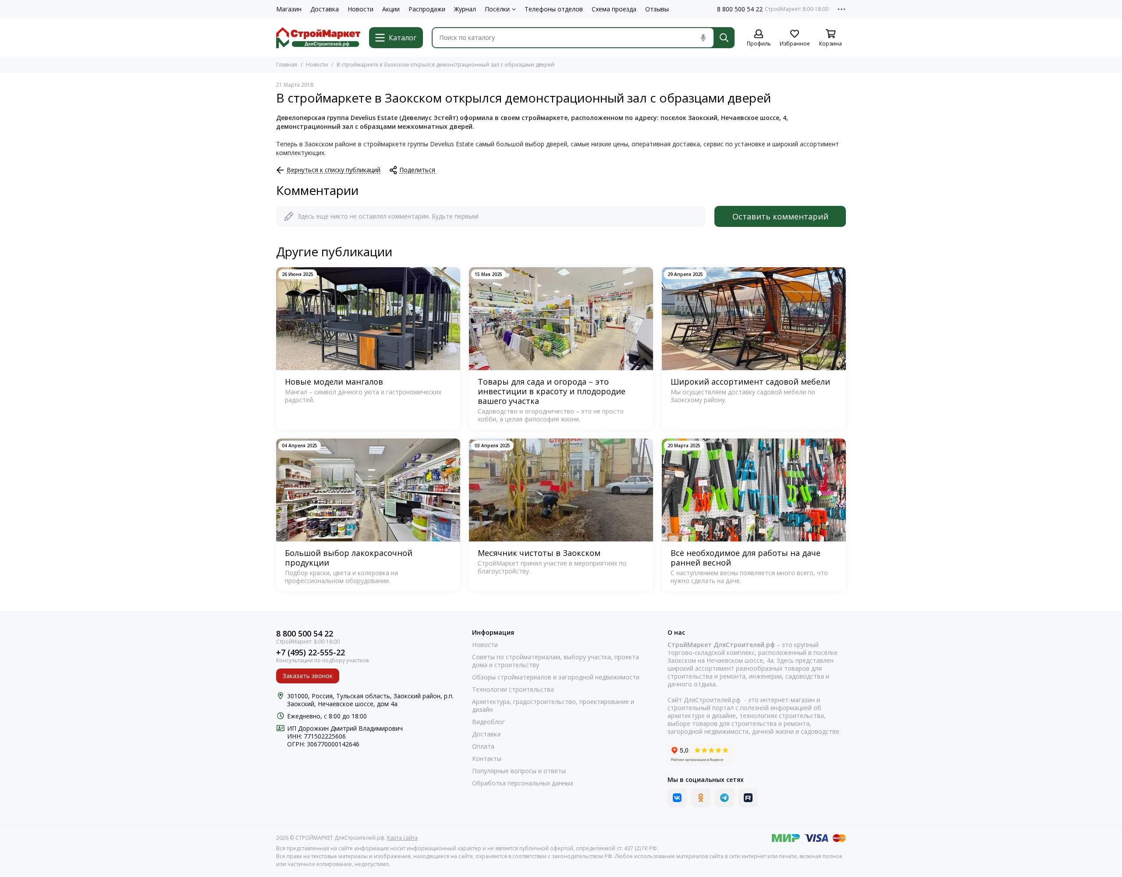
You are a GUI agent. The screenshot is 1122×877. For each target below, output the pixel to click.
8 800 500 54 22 (740, 9)
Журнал (465, 9)
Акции (391, 9)
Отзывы (657, 9)
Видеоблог (488, 722)
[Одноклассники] (700, 797)
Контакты (486, 759)
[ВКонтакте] (677, 797)
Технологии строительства (513, 689)
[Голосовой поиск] (703, 37)
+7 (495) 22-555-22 (310, 652)
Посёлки (497, 9)
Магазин (289, 9)
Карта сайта (402, 838)
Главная (286, 64)
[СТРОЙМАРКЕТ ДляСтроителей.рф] (318, 37)
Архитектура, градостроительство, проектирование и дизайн (553, 706)
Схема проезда (614, 9)
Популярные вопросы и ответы (519, 771)
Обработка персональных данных (522, 783)
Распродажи (426, 9)
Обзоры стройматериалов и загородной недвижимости (555, 677)
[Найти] (724, 37)
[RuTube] (748, 797)
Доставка (324, 9)
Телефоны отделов (554, 9)
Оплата (483, 746)
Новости (360, 9)
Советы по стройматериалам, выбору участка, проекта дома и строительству (555, 661)
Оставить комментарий (780, 216)
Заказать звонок (308, 676)
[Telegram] (724, 797)
